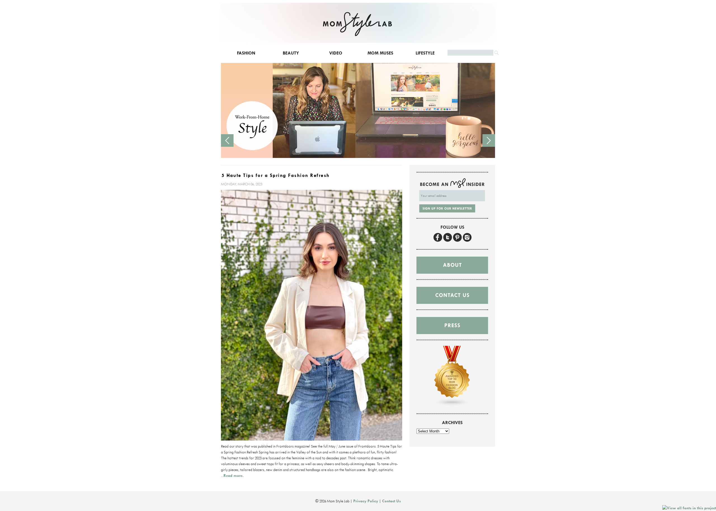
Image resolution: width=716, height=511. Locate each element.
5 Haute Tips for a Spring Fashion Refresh (276, 175)
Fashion (246, 53)
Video (335, 53)
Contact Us (391, 501)
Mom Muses (380, 53)
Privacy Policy (365, 501)
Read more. (233, 475)
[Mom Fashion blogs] (452, 405)
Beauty (291, 53)
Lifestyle (425, 53)
